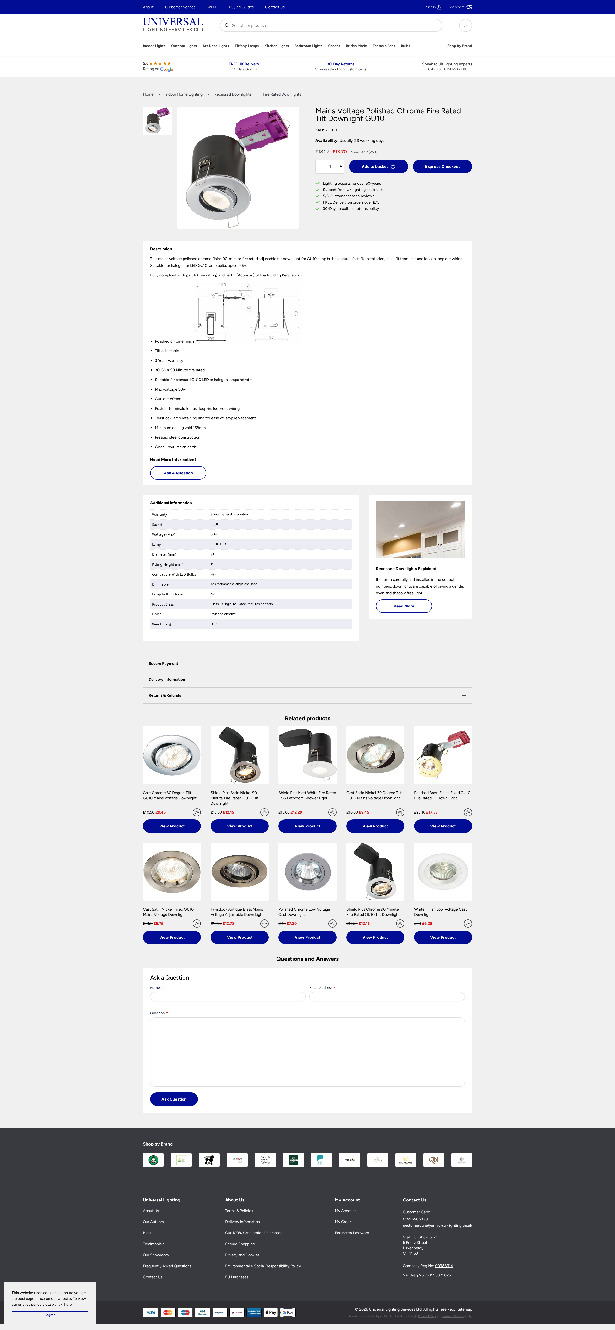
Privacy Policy (427, 1316)
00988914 (444, 1265)
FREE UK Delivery (244, 64)
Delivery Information (242, 1222)
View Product (172, 826)
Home (148, 94)
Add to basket (375, 166)
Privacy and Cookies (242, 1255)
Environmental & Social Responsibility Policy (263, 1266)
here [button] (68, 1304)
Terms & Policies (239, 1210)
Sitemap (465, 1309)
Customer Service (180, 7)
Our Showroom (156, 1255)
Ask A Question (178, 473)
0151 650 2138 (455, 69)
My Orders (343, 1222)
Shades (334, 46)
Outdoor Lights (184, 46)
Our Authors (153, 1222)
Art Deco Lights (216, 46)
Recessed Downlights (232, 94)
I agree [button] (50, 1315)
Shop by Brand (459, 46)
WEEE (212, 7)
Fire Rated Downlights (282, 94)
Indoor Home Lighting (184, 94)
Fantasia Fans (384, 46)
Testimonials (153, 1244)
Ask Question (174, 1099)
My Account (345, 1210)
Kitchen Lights (276, 46)
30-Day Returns (340, 64)
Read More (404, 606)
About (148, 7)
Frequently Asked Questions (167, 1266)
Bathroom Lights (308, 46)
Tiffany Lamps (247, 46)
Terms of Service (453, 1316)
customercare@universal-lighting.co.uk (437, 1225)
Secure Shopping (240, 1244)
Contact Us (275, 7)
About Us (151, 1210)
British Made (356, 46)
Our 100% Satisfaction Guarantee (254, 1233)
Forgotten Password (352, 1233)
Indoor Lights (154, 46)
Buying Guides (241, 7)
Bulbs (405, 46)
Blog (147, 1233)
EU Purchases (236, 1277)
